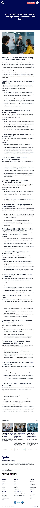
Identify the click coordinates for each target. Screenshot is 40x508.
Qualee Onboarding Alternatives (19, 495)
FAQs (15, 481)
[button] (37, 2)
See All (37, 420)
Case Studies (16, 489)
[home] (4, 2)
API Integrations (33, 486)
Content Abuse (33, 489)
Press (31, 483)
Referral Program (33, 487)
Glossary (15, 486)
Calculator (16, 487)
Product (3, 487)
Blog (14, 483)
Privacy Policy (4, 495)
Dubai (31, 498)
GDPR (3, 499)
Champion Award (33, 484)
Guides (15, 484)
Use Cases (4, 489)
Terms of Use (4, 496)
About (3, 493)
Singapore (32, 495)
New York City (32, 494)
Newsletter (32, 481)
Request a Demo (31, 2)
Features (3, 484)
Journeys (3, 481)
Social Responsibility (5, 498)
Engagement (4, 483)
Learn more (5, 449)
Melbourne (32, 497)
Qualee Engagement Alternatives (20, 493)
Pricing (3, 486)
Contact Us (4, 501)
